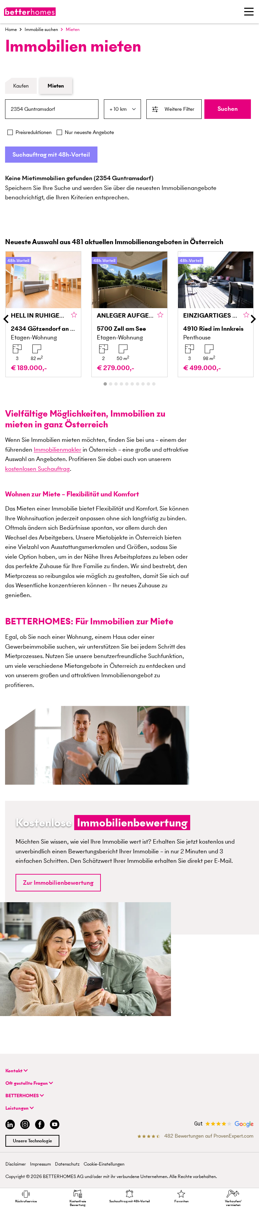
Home (11, 29)
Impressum (40, 1164)
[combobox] (51, 109)
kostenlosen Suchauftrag (37, 468)
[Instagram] (25, 1125)
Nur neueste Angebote (89, 132)
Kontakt (14, 1071)
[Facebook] (39, 1125)
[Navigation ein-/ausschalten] (249, 11)
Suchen (228, 108)
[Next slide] (252, 319)
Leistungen (17, 1108)
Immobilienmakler (57, 449)
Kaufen (21, 85)
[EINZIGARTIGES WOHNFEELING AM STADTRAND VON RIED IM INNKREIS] (215, 314)
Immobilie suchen (41, 29)
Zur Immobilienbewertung (58, 882)
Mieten (56, 85)
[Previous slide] (6, 319)
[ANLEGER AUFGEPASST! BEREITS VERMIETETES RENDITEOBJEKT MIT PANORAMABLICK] (129, 314)
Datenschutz (67, 1164)
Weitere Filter (179, 108)
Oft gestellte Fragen (27, 1083)
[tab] (105, 384)
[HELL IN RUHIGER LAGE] (43, 314)
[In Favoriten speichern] (74, 315)
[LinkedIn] (9, 1125)
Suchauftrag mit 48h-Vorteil (51, 154)
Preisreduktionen (34, 132)
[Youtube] (54, 1125)
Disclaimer (15, 1164)
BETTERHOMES (22, 1095)
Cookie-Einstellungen (104, 1164)
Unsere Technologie (32, 1141)
